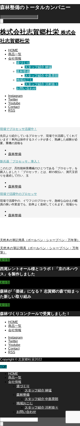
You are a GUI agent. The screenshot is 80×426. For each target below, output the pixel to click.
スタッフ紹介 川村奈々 (41, 84)
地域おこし (24, 80)
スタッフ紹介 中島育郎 (41, 75)
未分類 (5, 260)
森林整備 (23, 71)
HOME (13, 50)
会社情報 (14, 58)
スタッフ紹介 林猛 (38, 67)
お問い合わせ (26, 88)
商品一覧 (14, 54)
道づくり (23, 63)
